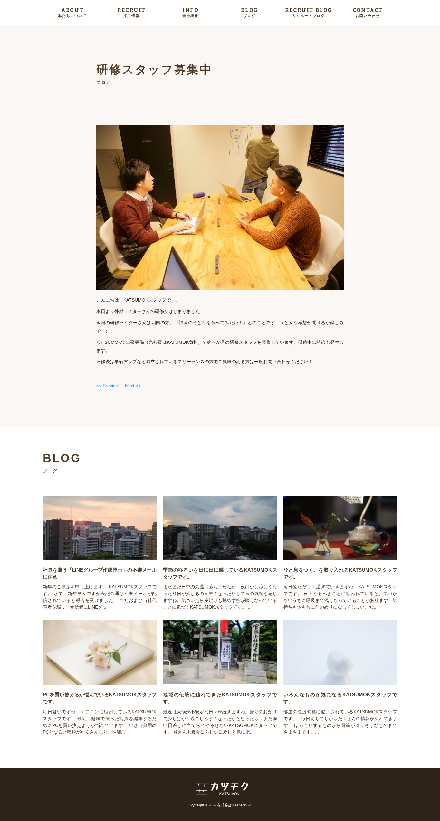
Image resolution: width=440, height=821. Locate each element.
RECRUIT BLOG (308, 12)
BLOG (249, 12)
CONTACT (368, 12)
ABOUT (72, 12)
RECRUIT (131, 12)
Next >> (133, 385)
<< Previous (108, 385)
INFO (190, 12)
